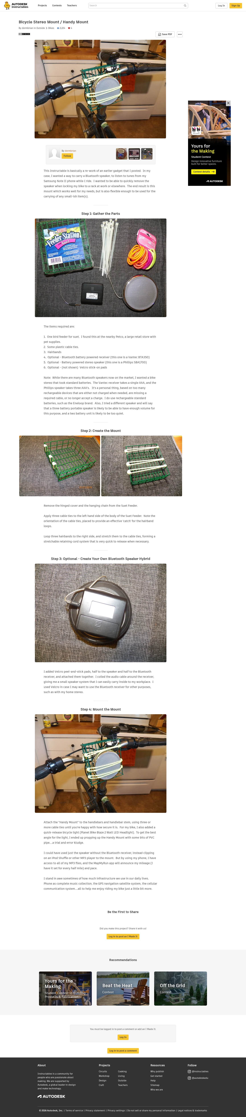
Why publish (157, 1071)
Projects (42, 5)
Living (121, 1076)
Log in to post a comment (123, 1050)
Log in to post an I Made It (123, 936)
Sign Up (235, 5)
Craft (101, 1085)
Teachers (72, 5)
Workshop (104, 1076)
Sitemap (154, 1085)
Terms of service (74, 1110)
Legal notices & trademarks (192, 1110)
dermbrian (27, 28)
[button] (180, 34)
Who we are (156, 1089)
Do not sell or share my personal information (151, 1110)
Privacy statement (95, 1110)
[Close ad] (228, 103)
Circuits (103, 1071)
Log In (221, 5)
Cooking (122, 1071)
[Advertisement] (209, 143)
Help (153, 1080)
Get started (156, 1076)
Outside (40, 28)
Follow (67, 156)
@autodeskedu (200, 1078)
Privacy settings (116, 1110)
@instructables (200, 1071)
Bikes (51, 28)
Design (102, 1080)
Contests (57, 5)
